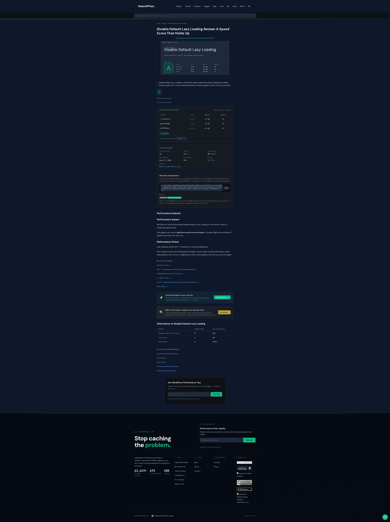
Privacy (216, 467)
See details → (224, 312)
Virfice (211, 160)
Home (158, 23)
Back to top (250, 516)
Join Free (216, 394)
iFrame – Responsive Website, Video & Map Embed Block (178, 282)
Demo (235, 6)
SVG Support (162, 338)
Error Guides (179, 480)
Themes (188, 6)
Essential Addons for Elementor (169, 333)
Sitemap (217, 462)
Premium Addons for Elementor (168, 366)
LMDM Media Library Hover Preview (170, 274)
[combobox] (195, 15)
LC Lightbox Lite (164, 278)
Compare (197, 6)
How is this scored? (165, 102)
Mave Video (162, 286)
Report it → (181, 138)
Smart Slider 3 (163, 342)
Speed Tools (179, 484)
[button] (385, 517)
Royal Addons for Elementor (166, 371)
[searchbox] (195, 15)
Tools (222, 6)
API (249, 6)
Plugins (178, 6)
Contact (197, 471)
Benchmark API (180, 467)
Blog (214, 6)
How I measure (204, 203)
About (242, 6)
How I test (228, 110)
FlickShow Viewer (164, 265)
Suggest (207, 6)
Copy (226, 188)
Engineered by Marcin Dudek (163, 516)
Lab (228, 6)
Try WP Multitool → (222, 297)
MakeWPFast (146, 6)
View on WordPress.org (170, 166)
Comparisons (180, 475)
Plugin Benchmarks (181, 462)
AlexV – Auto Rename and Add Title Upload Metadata (177, 270)
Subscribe (249, 440)
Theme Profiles (180, 471)
